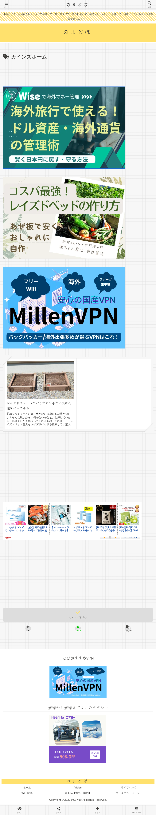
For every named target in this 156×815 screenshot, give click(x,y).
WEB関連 (27, 793)
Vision (78, 787)
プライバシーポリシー (129, 793)
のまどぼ (78, 4)
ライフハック (129, 787)
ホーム (27, 787)
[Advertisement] (78, 71)
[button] (143, 620)
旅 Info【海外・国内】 (78, 793)
